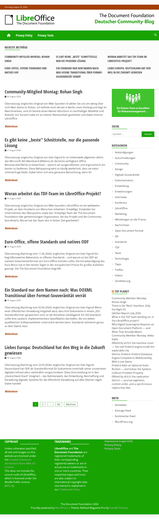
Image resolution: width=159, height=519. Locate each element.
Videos (119, 275)
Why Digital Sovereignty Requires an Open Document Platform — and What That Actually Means (133, 328)
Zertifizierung (122, 281)
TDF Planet (122, 291)
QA (116, 236)
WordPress (61, 508)
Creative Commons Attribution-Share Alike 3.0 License (20, 463)
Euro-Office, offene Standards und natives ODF (47, 241)
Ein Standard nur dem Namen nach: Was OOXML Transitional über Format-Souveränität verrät (79, 72)
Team (118, 253)
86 (58, 404)
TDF (117, 247)
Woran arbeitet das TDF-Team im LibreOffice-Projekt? (53, 193)
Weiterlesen (11, 126)
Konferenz (121, 202)
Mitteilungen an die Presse (130, 219)
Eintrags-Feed (123, 410)
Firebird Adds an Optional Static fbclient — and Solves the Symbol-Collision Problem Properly (131, 369)
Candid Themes (118, 508)
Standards (121, 242)
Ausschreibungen (125, 158)
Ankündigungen (124, 152)
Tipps (118, 264)
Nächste (71, 404)
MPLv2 (9, 485)
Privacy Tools (45, 35)
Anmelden (121, 405)
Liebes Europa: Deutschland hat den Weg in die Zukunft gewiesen (55, 350)
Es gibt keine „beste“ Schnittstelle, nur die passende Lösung (52, 143)
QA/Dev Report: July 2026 (126, 313)
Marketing (121, 214)
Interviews (121, 197)
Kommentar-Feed (125, 416)
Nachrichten (122, 225)
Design (119, 169)
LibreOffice (121, 208)
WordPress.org (124, 421)
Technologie (122, 258)
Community (122, 163)
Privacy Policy (24, 35)
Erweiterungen (123, 191)
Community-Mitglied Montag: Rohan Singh (43, 91)
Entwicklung (122, 186)
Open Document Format (129, 230)
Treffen (119, 270)
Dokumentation (124, 180)
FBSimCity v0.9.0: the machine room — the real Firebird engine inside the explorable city (133, 346)
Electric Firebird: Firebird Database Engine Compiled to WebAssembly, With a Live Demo (132, 357)
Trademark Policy (69, 489)
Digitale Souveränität (127, 174)
